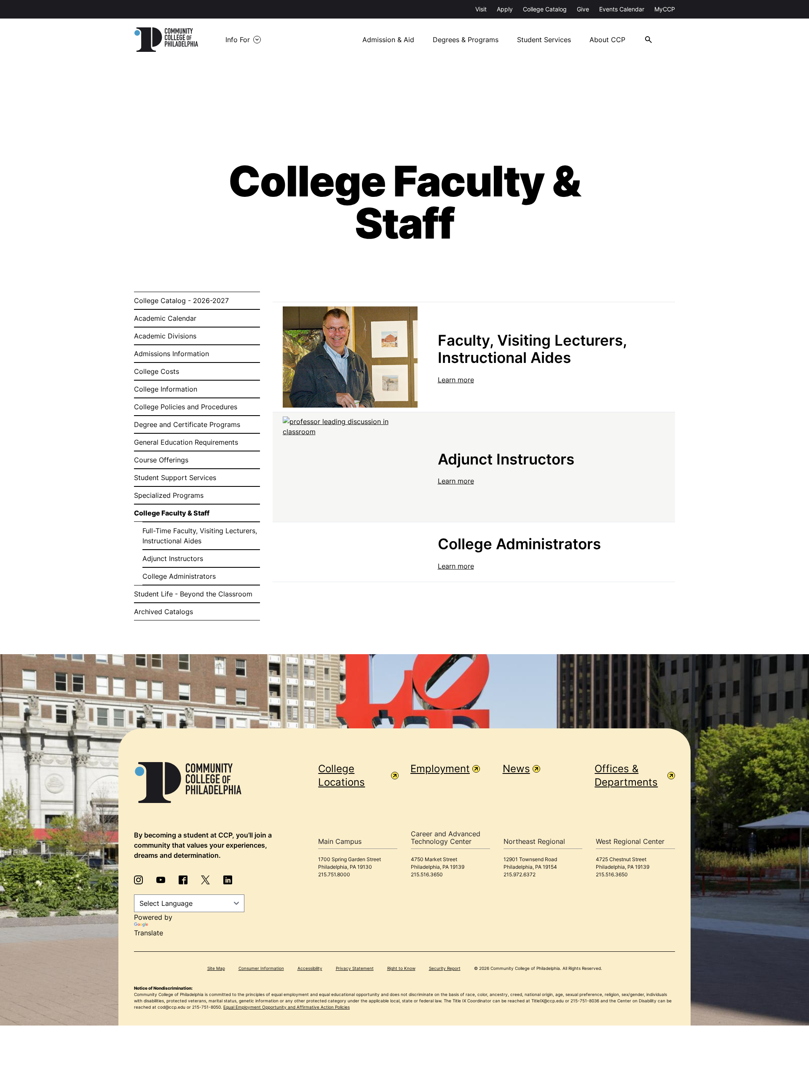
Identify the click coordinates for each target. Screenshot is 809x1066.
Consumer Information (261, 968)
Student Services (544, 39)
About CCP (607, 39)
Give (583, 9)
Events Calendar (621, 9)
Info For (237, 39)
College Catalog (545, 9)
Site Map (216, 968)
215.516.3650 (427, 874)
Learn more (456, 380)
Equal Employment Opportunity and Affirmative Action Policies (286, 1007)
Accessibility (309, 968)
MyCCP (664, 9)
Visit (481, 9)
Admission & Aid (388, 39)
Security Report (445, 968)
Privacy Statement (355, 968)
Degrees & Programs (465, 39)
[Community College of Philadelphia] (166, 39)
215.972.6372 (520, 874)
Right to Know (401, 968)
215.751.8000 (334, 874)
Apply (505, 9)
